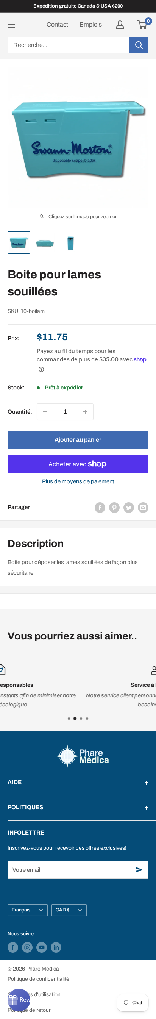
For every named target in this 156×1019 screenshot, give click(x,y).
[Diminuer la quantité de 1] (45, 412)
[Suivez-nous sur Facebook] (13, 947)
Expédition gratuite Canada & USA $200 (78, 6)
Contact (57, 24)
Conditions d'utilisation (34, 994)
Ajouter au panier (78, 439)
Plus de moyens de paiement (78, 481)
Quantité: (20, 412)
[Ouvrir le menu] (11, 25)
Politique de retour (29, 1010)
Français (21, 910)
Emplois (91, 24)
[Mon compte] (120, 24)
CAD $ (63, 910)
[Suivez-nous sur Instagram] (27, 947)
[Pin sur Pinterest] (114, 507)
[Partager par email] (143, 507)
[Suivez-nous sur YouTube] (41, 947)
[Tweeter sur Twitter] (128, 507)
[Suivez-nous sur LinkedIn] (56, 947)
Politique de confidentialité (38, 979)
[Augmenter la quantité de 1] (85, 412)
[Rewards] (19, 1000)
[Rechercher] (138, 45)
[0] (142, 24)
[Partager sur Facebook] (100, 507)
